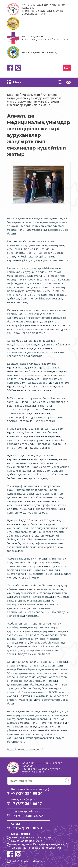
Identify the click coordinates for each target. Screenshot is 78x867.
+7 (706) (27, 816)
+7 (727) (27, 793)
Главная (13, 95)
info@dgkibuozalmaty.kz (28, 861)
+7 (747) (26, 828)
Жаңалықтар (30, 95)
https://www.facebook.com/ (24, 749)
